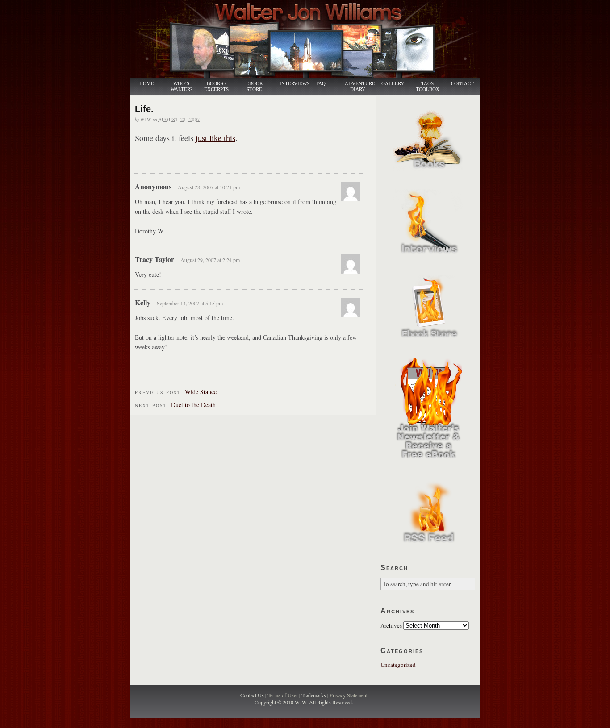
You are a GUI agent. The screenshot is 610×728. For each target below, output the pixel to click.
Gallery (392, 83)
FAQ (321, 83)
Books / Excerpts (216, 86)
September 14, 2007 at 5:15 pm (190, 303)
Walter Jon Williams (310, 39)
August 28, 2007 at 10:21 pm (209, 187)
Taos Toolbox (427, 86)
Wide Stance (201, 391)
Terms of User (283, 695)
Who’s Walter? (181, 86)
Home (146, 83)
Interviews (290, 83)
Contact (462, 83)
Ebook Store (254, 86)
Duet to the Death (193, 404)
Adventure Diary (359, 86)
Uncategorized (398, 665)
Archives (391, 625)
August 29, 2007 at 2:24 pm (210, 259)
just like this (215, 138)
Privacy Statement (349, 695)
